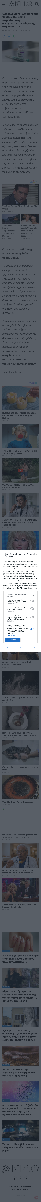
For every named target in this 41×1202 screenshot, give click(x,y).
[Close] (36, 554)
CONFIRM (12, 639)
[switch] (32, 601)
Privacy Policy (33, 648)
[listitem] (20, 595)
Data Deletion (8, 648)
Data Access (20, 648)
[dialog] (20, 601)
